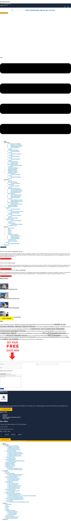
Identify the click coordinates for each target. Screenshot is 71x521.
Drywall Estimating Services (54, 333)
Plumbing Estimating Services (14, 198)
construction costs (37, 329)
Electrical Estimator (12, 514)
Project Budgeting (32, 337)
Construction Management (14, 243)
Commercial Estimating (11, 462)
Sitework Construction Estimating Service (12, 218)
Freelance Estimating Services (14, 152)
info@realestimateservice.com (6, 429)
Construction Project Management (60, 331)
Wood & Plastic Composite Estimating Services (15, 225)
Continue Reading (5, 258)
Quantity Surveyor (10, 515)
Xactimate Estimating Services (14, 159)
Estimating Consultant (10, 465)
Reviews (7, 509)
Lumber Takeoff (9, 500)
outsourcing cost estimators (13, 337)
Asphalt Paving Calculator (49, 324)
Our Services (5, 444)
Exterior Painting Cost (14, 298)
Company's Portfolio (6, 409)
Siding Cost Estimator (14, 307)
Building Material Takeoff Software (21, 326)
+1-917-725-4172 (4, 426)
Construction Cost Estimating (60, 326)
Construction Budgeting (48, 326)
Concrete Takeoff (39, 326)
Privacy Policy (6, 418)
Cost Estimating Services (21, 333)
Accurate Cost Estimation (4, 324)
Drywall (20, 251)
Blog (10, 251)
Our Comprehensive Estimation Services (12, 417)
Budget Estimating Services (13, 148)
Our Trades (5, 470)
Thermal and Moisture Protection (12, 207)
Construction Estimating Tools (31, 331)
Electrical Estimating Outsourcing (14, 184)
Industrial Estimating (10, 463)
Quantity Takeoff (45, 337)
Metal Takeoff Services (11, 489)
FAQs (7, 508)
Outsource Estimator (4, 337)
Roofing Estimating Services (23, 339)
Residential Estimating (10, 459)
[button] (35, 98)
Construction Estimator (11, 510)
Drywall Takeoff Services (14, 478)
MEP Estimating (54, 335)
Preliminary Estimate (10, 464)
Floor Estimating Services (14, 479)
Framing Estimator (12, 513)
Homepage (5, 414)
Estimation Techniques (36, 335)
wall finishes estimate (39, 339)
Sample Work (9, 504)
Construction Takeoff (8, 333)
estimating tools (30, 335)
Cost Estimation (14, 251)
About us (5, 415)
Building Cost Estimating (13, 447)
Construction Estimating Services (13, 331)
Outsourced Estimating (64, 335)
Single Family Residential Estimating (15, 166)
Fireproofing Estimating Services (14, 216)
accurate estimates (11, 324)
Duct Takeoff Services (13, 484)
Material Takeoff (44, 335)
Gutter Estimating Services (14, 488)
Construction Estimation (40, 331)
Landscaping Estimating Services (14, 221)
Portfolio (7, 506)
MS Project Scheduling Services (14, 177)
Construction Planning (49, 331)
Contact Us (6, 244)
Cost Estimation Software (37, 333)
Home (4, 443)
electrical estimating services (17, 335)
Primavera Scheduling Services (14, 175)
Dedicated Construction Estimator (14, 154)
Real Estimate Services (5, 1)
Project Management (39, 337)
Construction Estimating (54, 328)
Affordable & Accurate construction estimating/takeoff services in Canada (29, 324)
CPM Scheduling (9, 467)
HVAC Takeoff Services (13, 483)
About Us (5, 503)
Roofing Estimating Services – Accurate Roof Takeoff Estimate (15, 213)
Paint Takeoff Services (13, 480)
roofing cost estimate (10, 339)
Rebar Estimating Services (14, 490)
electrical (4, 335)
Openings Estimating (10, 491)
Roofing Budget (62, 337)
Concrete (7, 472)
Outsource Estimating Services (11, 241)
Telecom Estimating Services (13, 186)
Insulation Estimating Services (14, 209)
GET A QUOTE (5, 439)
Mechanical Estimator (13, 511)
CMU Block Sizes (13, 289)
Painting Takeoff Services (23, 337)
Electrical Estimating (10, 473)
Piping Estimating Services (14, 486)
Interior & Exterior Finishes (12, 477)
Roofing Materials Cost (32, 339)
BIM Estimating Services (13, 448)
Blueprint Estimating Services (14, 157)
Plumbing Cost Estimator (15, 317)
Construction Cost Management (23, 328)
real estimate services (54, 337)
